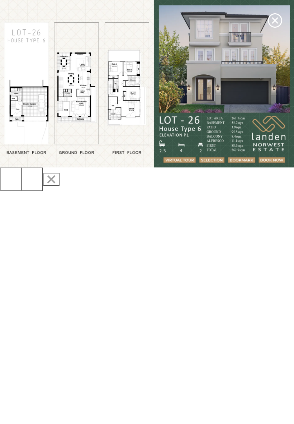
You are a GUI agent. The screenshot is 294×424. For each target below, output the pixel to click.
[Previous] (11, 179)
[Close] (51, 179)
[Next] (32, 179)
